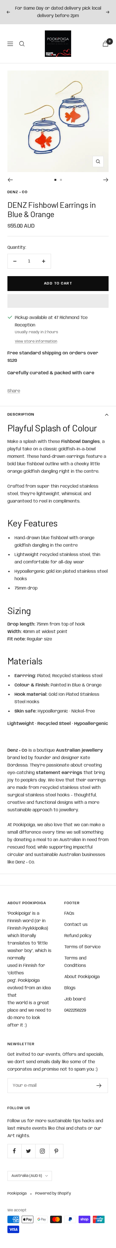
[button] (58, 301)
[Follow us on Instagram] (42, 1151)
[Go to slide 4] (61, 180)
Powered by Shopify (53, 1193)
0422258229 (75, 1010)
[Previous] (10, 180)
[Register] (99, 1085)
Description (20, 414)
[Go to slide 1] (55, 180)
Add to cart (58, 283)
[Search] (22, 44)
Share (13, 391)
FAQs (69, 913)
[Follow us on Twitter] (28, 1151)
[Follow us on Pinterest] (56, 1151)
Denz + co (17, 192)
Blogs (69, 988)
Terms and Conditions (75, 962)
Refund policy (78, 936)
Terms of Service (82, 947)
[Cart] (105, 44)
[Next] (106, 180)
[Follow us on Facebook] (14, 1151)
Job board (74, 999)
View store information (36, 341)
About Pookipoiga (82, 977)
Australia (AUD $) (26, 1176)
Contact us (76, 924)
